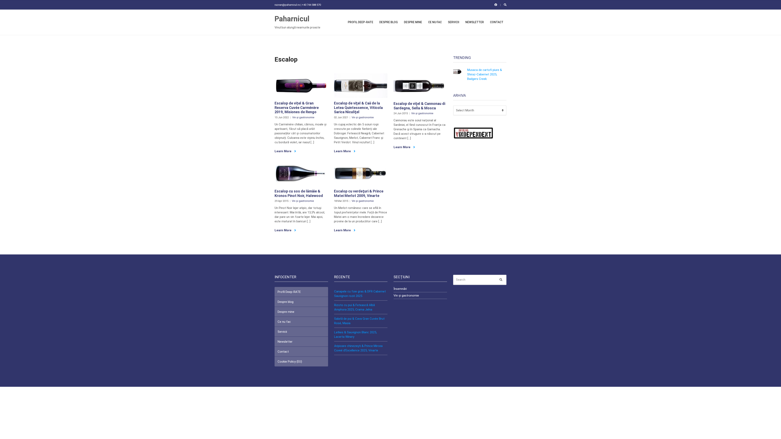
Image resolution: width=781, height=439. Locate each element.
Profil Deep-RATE (360, 22)
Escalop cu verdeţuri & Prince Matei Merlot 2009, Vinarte (358, 193)
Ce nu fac (435, 22)
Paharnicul (292, 19)
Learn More (283, 151)
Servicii (453, 22)
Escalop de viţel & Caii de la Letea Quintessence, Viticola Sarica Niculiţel (358, 107)
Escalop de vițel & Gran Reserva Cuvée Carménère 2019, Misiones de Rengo (297, 107)
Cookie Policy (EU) (290, 361)
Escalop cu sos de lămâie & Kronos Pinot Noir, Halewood (299, 193)
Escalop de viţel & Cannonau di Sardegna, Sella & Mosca (419, 105)
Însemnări (400, 289)
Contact (496, 22)
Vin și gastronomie (303, 117)
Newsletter (474, 22)
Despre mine (413, 22)
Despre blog (388, 22)
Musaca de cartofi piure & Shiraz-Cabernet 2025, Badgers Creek (484, 74)
